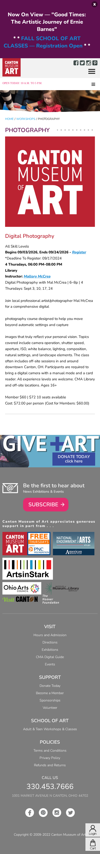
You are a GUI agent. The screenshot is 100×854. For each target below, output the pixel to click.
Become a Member (50, 693)
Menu (89, 72)
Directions (50, 642)
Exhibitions (50, 649)
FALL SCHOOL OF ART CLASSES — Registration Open (43, 42)
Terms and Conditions (50, 750)
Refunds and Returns (50, 765)
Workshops (25, 119)
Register (79, 252)
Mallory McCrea (37, 276)
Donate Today (74, 457)
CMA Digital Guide (50, 657)
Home (9, 119)
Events (50, 664)
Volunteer (50, 707)
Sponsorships (50, 700)
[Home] (11, 67)
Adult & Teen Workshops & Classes (50, 729)
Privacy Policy (50, 758)
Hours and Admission (50, 635)
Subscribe (43, 504)
